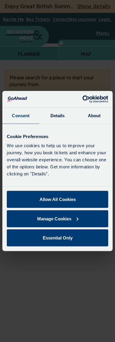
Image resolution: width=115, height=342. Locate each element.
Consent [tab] (20, 115)
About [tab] (94, 115)
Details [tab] (57, 115)
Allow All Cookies (58, 199)
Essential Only (58, 237)
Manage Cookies (54, 218)
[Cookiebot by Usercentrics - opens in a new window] (82, 99)
